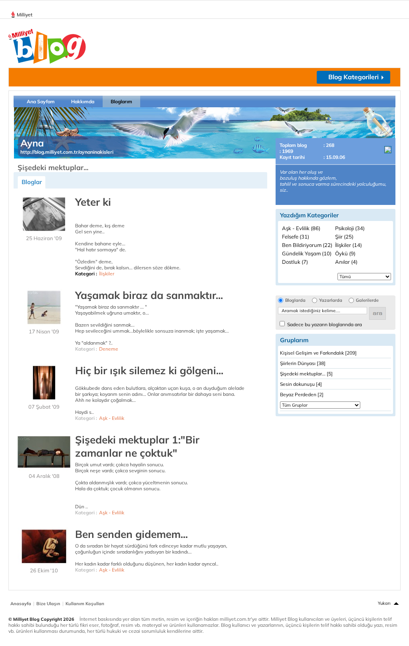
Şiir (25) (344, 236)
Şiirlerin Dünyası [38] (303, 363)
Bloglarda (295, 300)
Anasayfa (20, 603)
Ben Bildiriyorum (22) (307, 245)
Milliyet (24, 15)
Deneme (108, 349)
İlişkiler (106, 274)
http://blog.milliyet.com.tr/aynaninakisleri (66, 152)
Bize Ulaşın (48, 603)
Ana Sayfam (41, 101)
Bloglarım (121, 101)
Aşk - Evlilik (111, 418)
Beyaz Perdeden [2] (302, 394)
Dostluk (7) (295, 262)
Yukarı (384, 603)
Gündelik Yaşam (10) (307, 253)
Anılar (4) (346, 262)
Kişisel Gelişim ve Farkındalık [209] (318, 353)
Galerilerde (367, 300)
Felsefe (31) (295, 236)
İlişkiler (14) (348, 245)
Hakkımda (82, 101)
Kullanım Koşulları (85, 603)
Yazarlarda (330, 300)
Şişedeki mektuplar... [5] (306, 374)
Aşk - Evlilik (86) (301, 228)
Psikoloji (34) (350, 228)
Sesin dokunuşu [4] (301, 384)
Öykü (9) (345, 253)
